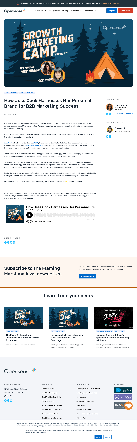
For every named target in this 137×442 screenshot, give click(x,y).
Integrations (54, 11)
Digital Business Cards (50, 414)
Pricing (65, 11)
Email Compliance (48, 401)
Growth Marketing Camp (34, 145)
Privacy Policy (82, 418)
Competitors (81, 397)
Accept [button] (98, 437)
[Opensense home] (15, 10)
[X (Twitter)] (110, 113)
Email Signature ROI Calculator (88, 389)
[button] (41, 11)
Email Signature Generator (52, 418)
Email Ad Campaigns (49, 393)
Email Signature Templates (87, 393)
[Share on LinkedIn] (5, 242)
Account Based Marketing (52, 410)
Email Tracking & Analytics (52, 397)
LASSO (35, 143)
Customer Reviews (84, 410)
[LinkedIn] (107, 113)
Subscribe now (87, 276)
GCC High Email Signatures (52, 405)
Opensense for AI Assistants (88, 414)
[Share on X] (8, 242)
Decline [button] (107, 437)
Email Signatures (48, 389)
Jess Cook (8, 143)
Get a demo (125, 11)
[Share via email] (14, 242)
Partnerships (76, 11)
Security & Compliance (85, 401)
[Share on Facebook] (11, 242)
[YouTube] (11, 400)
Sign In (112, 11)
